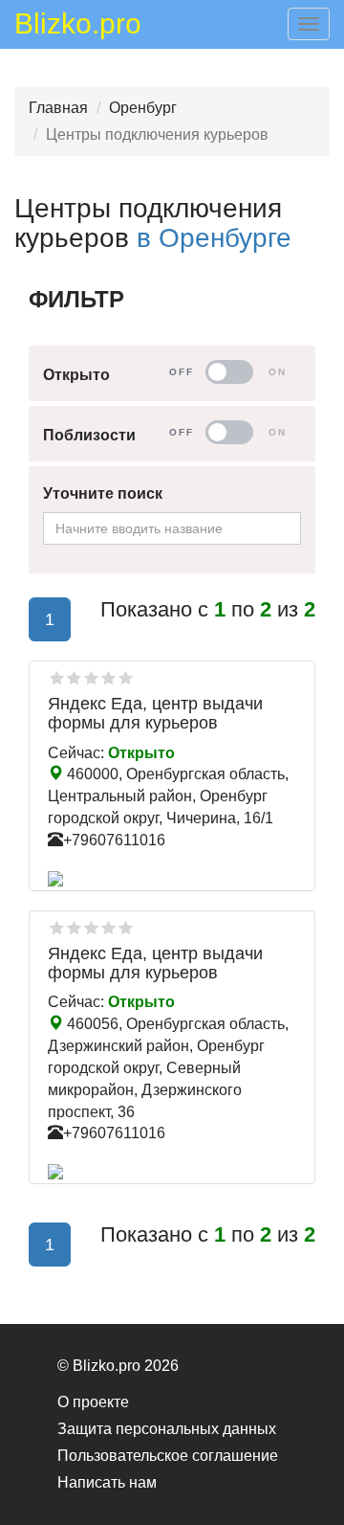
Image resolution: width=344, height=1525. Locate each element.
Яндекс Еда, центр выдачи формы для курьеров (155, 713)
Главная (58, 108)
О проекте (93, 1402)
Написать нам (107, 1482)
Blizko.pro (77, 26)
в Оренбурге (214, 238)
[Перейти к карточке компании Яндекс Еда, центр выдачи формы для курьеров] (172, 878)
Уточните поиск (102, 493)
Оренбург (143, 108)
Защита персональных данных (166, 1429)
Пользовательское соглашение (167, 1455)
